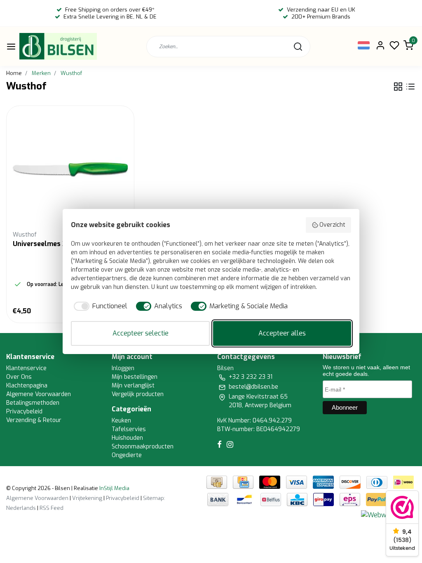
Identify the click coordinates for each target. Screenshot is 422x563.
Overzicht (332, 225)
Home (14, 73)
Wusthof (71, 73)
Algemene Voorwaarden (38, 394)
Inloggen (123, 368)
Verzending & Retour (33, 420)
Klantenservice (26, 368)
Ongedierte (127, 455)
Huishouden (127, 438)
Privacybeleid (24, 411)
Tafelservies (129, 429)
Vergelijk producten (138, 394)
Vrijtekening (87, 498)
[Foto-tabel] (398, 86)
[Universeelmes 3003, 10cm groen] (70, 169)
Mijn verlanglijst (133, 385)
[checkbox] (99, 306)
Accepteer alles (282, 333)
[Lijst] (410, 86)
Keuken (121, 421)
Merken (41, 73)
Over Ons (19, 377)
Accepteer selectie (141, 333)
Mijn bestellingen (134, 377)
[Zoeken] (298, 46)
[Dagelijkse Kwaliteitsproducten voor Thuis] (58, 46)
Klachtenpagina (26, 385)
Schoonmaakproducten (142, 446)
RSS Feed (51, 507)
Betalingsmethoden (32, 403)
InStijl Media (113, 488)
